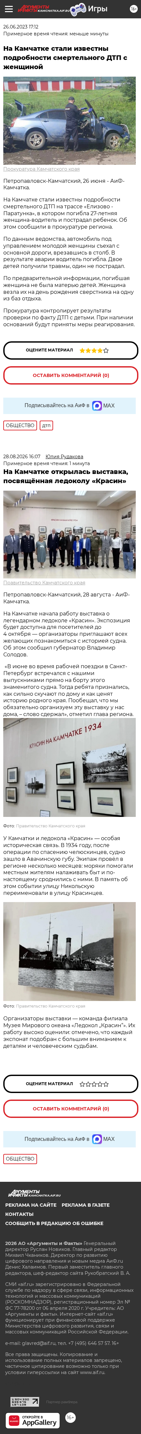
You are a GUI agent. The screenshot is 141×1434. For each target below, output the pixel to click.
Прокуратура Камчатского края (41, 169)
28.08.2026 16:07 (21, 457)
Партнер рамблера (61, 1402)
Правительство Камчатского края (44, 583)
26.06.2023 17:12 (20, 27)
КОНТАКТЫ (19, 1214)
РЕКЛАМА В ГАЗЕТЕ (86, 1205)
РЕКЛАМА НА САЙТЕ (30, 1205)
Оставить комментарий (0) (71, 375)
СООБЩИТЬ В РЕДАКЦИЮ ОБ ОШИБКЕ (54, 1223)
